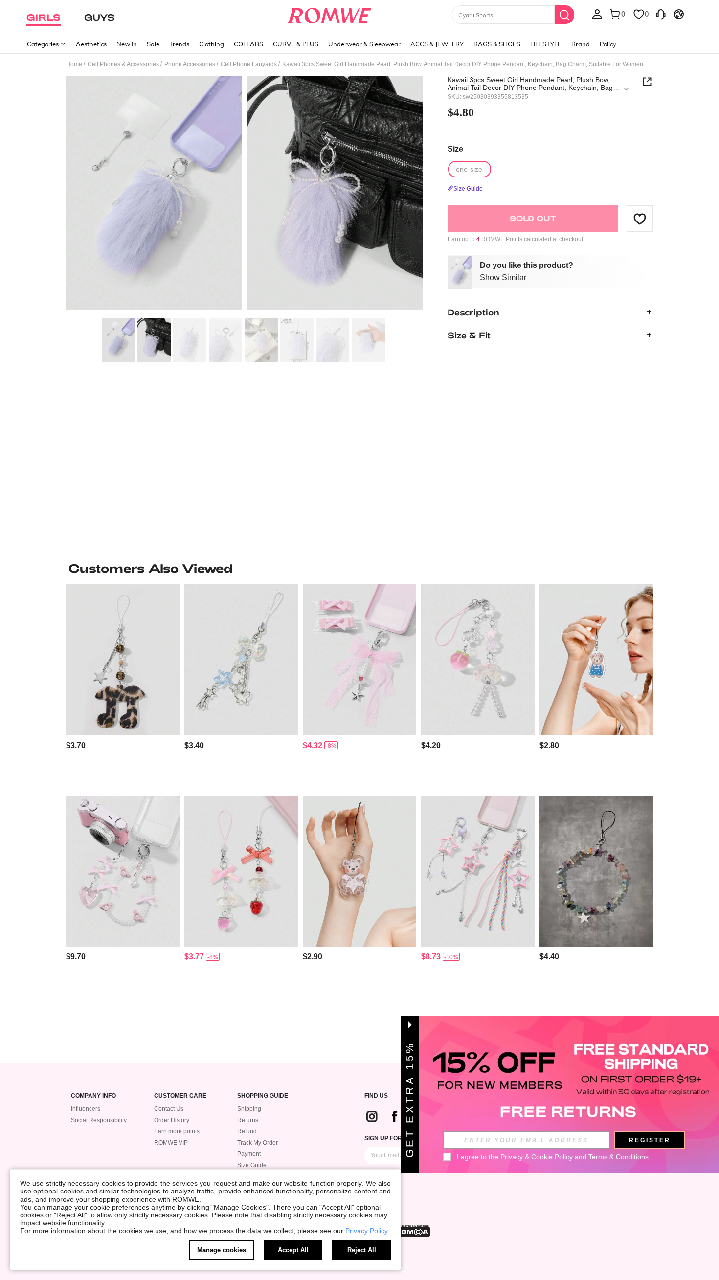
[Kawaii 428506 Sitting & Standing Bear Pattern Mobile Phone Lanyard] (359, 871)
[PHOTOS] (244, 194)
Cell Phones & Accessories (123, 64)
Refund (247, 1131)
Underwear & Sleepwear (364, 44)
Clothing (211, 44)
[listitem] (123, 686)
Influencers (85, 1108)
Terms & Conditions (618, 1157)
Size (455, 149)
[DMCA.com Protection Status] (412, 1231)
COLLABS (248, 44)
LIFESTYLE (546, 44)
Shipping (249, 1108)
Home (74, 64)
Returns (247, 1120)
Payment (249, 1153)
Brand (580, 44)
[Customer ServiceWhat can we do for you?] (661, 14)
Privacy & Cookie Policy (536, 1157)
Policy (608, 44)
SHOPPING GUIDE (262, 1096)
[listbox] (597, 13)
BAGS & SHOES (496, 44)
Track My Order (257, 1142)
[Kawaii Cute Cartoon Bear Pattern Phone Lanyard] (596, 659)
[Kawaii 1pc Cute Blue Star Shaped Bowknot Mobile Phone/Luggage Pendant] (241, 659)
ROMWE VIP (171, 1142)
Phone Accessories (189, 64)
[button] (640, 218)
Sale (153, 44)
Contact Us (168, 1108)
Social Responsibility (99, 1120)
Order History (171, 1120)
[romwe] (329, 13)
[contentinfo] (76, 745)
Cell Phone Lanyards (249, 64)
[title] (359, 568)
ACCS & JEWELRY (437, 44)
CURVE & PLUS (295, 44)
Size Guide (252, 1165)
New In (126, 44)
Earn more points (177, 1131)
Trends (179, 44)
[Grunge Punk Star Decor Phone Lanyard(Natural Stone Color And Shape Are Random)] (596, 871)
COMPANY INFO (93, 1096)
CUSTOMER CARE (180, 1096)
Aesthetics (91, 44)
